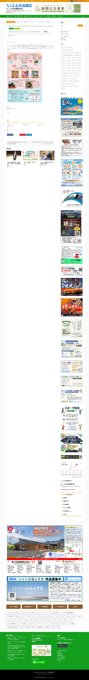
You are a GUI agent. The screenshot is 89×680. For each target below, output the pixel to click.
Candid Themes (51, 677)
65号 (68, 65)
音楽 (63, 88)
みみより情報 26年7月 (29, 162)
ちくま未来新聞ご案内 (68, 494)
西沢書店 (34, 641)
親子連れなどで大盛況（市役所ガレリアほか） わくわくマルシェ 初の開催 (14, 123)
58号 (79, 616)
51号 (63, 616)
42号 (73, 60)
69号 (68, 68)
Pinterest (76, 1)
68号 (63, 68)
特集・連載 (60, 16)
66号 (73, 65)
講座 (71, 86)
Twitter (72, 1)
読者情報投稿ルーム (67, 511)
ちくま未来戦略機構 (36, 638)
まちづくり (64, 75)
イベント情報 (47, 16)
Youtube (78, 1)
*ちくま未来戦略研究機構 (67, 55)
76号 (73, 70)
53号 (68, 616)
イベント (77, 75)
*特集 (63, 57)
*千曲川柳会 (77, 55)
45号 (79, 60)
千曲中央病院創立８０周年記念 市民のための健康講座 (13, 164)
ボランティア (73, 78)
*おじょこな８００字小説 (66, 47)
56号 (74, 616)
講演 (77, 86)
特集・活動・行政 (18, 16)
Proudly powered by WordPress (44, 674)
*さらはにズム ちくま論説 (67, 50)
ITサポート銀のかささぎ (37, 640)
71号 (79, 68)
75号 (68, 70)
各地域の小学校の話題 (12, 627)
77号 (79, 70)
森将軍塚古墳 (64, 86)
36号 (68, 60)
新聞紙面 (65, 497)
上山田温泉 (72, 623)
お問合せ (65, 514)
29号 (74, 57)
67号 (79, 65)
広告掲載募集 (66, 504)
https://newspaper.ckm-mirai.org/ (68, 489)
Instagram (81, 1)
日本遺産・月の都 (70, 83)
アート (71, 75)
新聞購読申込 (66, 501)
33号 (79, 57)
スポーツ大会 (64, 78)
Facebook (70, 1)
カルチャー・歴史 (38, 16)
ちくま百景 (76, 73)
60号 (63, 65)
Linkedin (74, 1)
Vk (79, 1)
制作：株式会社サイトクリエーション (77, 476)
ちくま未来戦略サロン (66, 73)
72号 (63, 70)
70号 (73, 68)
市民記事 (54, 16)
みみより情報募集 (67, 507)
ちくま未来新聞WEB (14, 9)
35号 (63, 60)
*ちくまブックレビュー (66, 52)
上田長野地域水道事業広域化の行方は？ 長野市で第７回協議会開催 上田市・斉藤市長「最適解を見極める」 (17, 647)
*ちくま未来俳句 (77, 52)
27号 (68, 57)
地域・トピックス (28, 16)
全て (11, 16)
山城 (63, 83)
